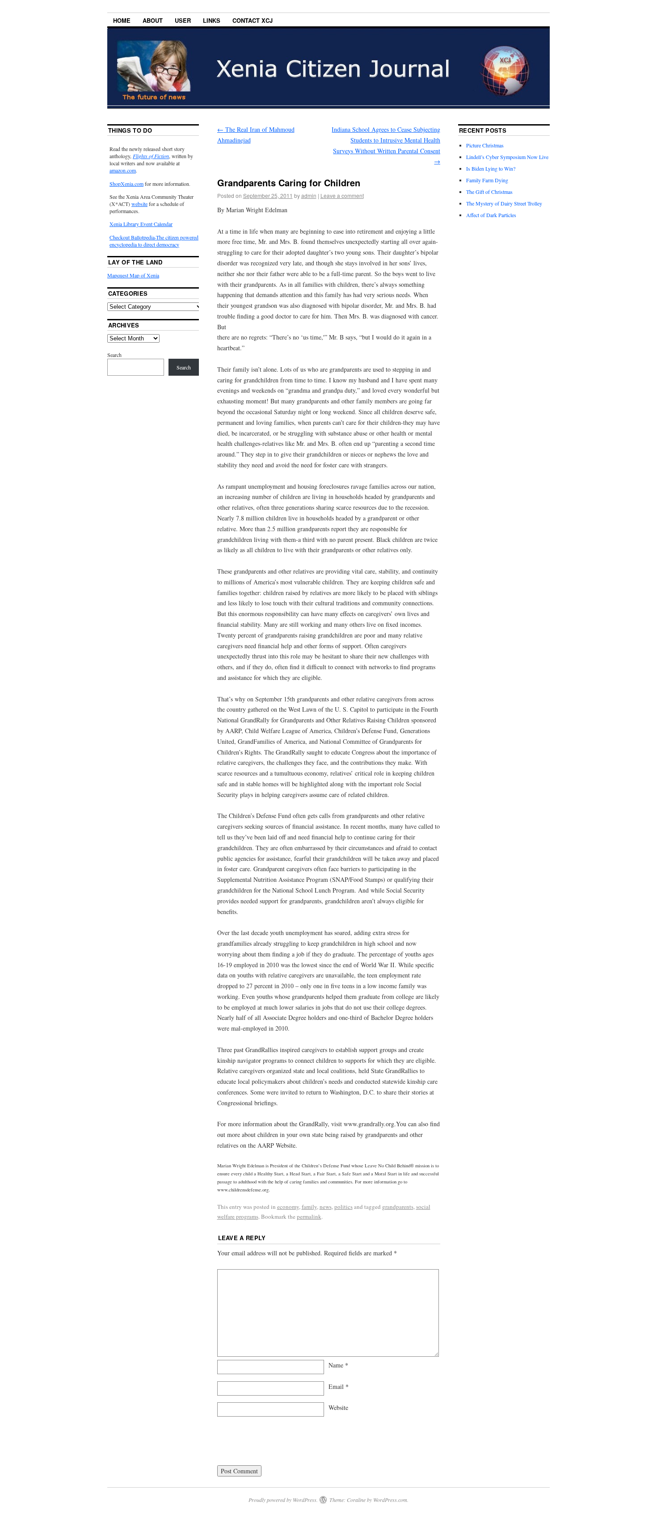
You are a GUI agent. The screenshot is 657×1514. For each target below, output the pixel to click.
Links (211, 20)
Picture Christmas (485, 145)
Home (122, 20)
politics (343, 1207)
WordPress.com (390, 1499)
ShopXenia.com (126, 183)
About (153, 20)
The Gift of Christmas (489, 191)
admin (308, 195)
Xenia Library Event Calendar (141, 223)
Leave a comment (342, 195)
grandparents (397, 1207)
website (139, 203)
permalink (309, 1216)
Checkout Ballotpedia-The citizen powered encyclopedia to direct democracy (154, 241)
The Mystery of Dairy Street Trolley (504, 203)
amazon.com (123, 170)
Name (338, 1365)
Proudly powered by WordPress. (283, 1499)
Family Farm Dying (487, 180)
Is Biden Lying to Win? (490, 168)
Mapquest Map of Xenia (133, 275)
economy (288, 1207)
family (309, 1207)
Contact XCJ (252, 20)
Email (338, 1386)
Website (338, 1407)
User (183, 20)
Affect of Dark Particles (491, 214)
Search (114, 354)
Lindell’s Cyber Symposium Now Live (507, 156)
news (326, 1207)
